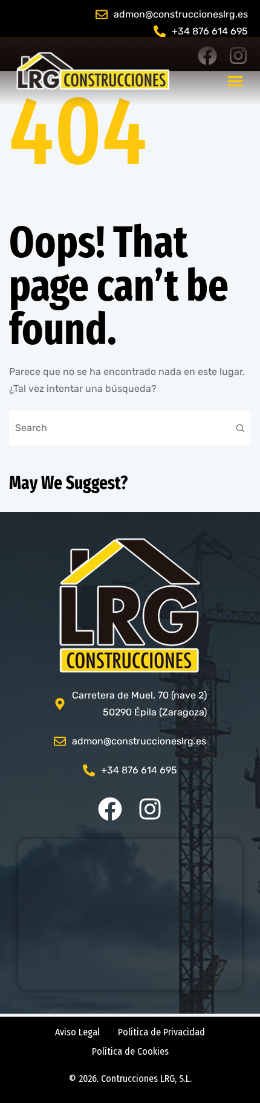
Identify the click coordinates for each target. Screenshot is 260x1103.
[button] (235, 81)
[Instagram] (150, 809)
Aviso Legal (77, 1032)
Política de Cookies (130, 1051)
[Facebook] (110, 809)
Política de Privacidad (161, 1032)
